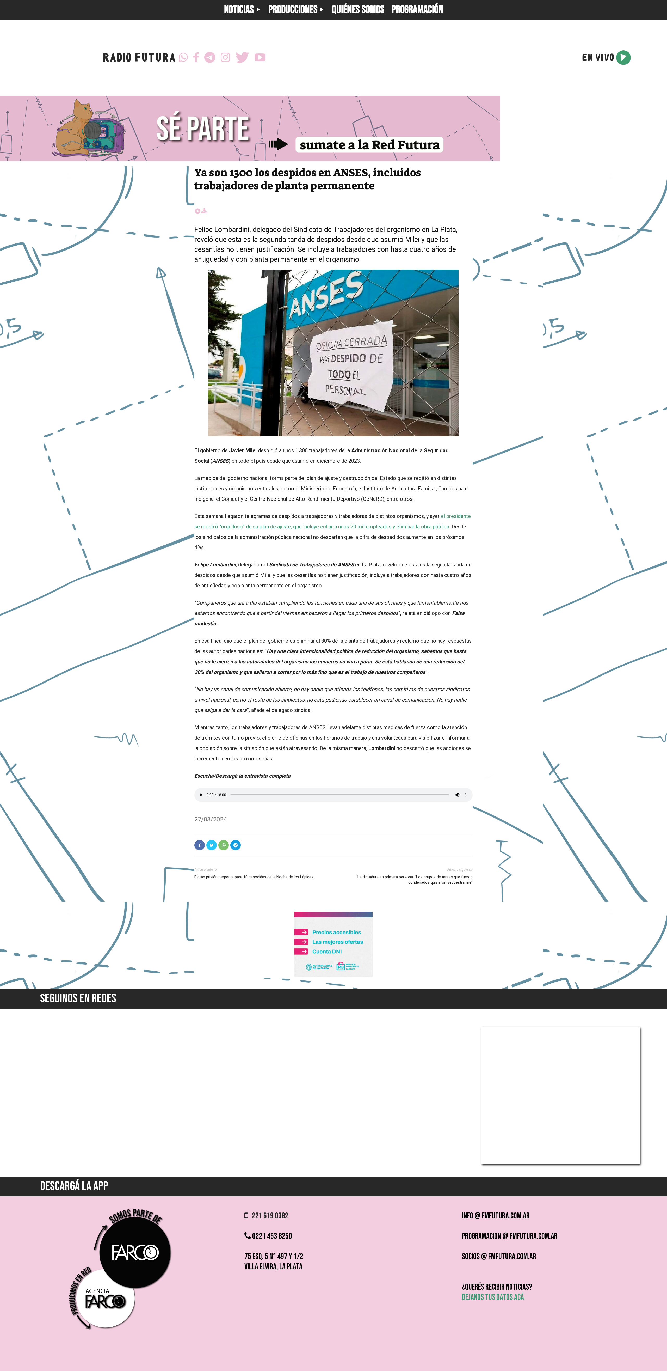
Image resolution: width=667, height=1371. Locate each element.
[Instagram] (225, 57)
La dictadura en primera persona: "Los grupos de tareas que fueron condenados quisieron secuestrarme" (415, 880)
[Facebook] (196, 57)
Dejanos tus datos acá (493, 1297)
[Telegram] (209, 57)
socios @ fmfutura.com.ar (499, 1257)
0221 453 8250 (271, 1236)
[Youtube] (260, 57)
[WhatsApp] (183, 57)
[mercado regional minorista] (333, 975)
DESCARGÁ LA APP (74, 1186)
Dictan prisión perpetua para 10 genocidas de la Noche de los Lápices (253, 877)
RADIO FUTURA (139, 59)
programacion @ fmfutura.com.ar (510, 1236)
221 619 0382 (268, 1216)
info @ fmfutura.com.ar (496, 1216)
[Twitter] (242, 57)
